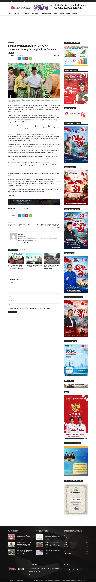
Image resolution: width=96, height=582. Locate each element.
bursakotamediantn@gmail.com (43, 574)
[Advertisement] (48, 26)
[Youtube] (87, 1)
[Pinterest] (26, 58)
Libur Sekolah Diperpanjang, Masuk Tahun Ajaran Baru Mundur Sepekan (52, 536)
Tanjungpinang (46, 13)
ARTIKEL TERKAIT (13, 249)
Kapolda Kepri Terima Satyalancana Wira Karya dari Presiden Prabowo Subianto (19, 225)
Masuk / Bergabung (23, 1)
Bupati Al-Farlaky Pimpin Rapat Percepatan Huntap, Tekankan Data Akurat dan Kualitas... (24, 536)
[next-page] (11, 273)
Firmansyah (20, 208)
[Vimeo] (82, 1)
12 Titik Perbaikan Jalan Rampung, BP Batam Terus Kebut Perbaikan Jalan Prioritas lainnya (51, 267)
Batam (62, 13)
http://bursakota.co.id (22, 236)
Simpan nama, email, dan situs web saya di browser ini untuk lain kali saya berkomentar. (31, 308)
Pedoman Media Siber (71, 580)
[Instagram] (22, 243)
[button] (75, 1)
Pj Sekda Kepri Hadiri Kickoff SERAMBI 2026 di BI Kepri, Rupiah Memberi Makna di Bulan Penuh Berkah (48, 226)
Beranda (10, 40)
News (10, 13)
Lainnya (74, 13)
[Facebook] (77, 1)
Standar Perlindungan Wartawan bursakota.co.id (54, 580)
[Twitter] (79, 1)
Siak (22, 13)
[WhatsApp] (30, 58)
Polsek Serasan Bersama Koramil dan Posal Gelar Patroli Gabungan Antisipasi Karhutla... (24, 552)
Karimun (27, 13)
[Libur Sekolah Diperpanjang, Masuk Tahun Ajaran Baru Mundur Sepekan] (39, 537)
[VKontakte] (84, 1)
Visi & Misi (36, 580)
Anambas (55, 13)
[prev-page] (9, 273)
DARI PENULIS (22, 249)
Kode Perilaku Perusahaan (82, 580)
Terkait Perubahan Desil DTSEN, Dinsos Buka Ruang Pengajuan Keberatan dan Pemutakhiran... (24, 544)
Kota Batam (26, 208)
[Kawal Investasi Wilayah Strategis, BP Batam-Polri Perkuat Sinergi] (34, 258)
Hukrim (68, 13)
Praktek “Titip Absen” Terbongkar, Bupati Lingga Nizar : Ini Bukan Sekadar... (52, 552)
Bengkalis (35, 13)
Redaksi (13, 55)
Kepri (14, 40)
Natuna (16, 13)
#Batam (14, 208)
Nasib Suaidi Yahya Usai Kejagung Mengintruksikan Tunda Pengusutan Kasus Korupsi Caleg (52, 544)
